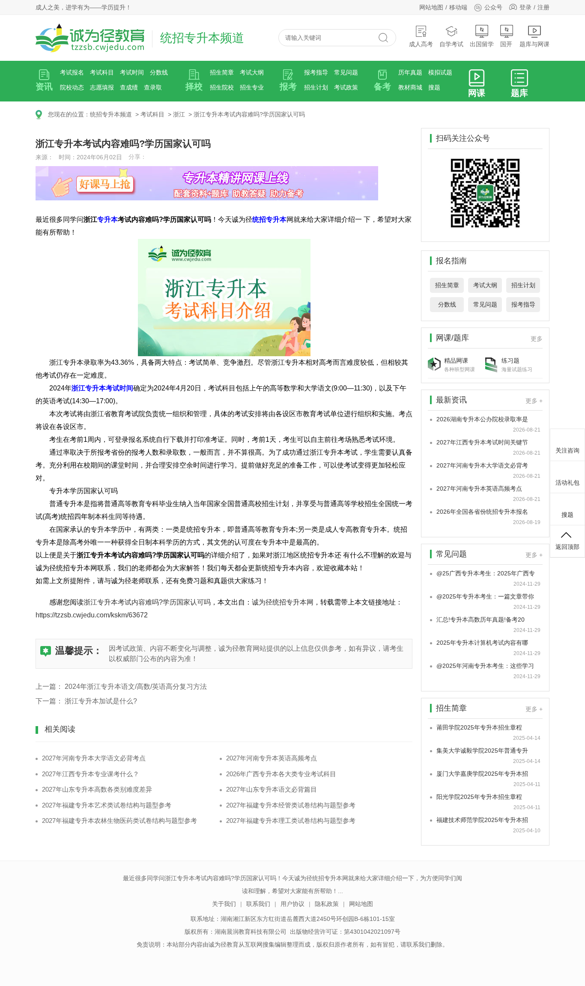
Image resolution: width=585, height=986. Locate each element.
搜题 (434, 87)
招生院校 (222, 87)
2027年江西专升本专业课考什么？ (90, 773)
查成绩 (129, 87)
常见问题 (346, 72)
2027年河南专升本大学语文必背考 (482, 465)
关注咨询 (567, 450)
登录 (525, 7)
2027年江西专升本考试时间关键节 (482, 442)
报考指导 (316, 72)
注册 (543, 7)
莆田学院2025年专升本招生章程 (479, 727)
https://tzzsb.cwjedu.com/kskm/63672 (92, 615)
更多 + (534, 400)
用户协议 (292, 903)
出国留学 (482, 44)
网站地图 (431, 7)
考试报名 (72, 72)
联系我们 (258, 903)
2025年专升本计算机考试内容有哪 (482, 642)
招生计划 (316, 87)
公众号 (493, 7)
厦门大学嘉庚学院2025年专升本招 (482, 773)
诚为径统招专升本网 (282, 602)
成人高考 (421, 44)
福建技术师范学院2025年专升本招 (482, 819)
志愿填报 (102, 87)
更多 (537, 338)
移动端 (458, 7)
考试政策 (346, 87)
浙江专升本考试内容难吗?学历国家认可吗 (249, 114)
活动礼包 (567, 482)
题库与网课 (534, 44)
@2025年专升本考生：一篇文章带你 (485, 596)
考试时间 (132, 72)
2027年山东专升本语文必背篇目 (271, 789)
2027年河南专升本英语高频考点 (271, 758)
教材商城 (410, 87)
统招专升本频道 (111, 114)
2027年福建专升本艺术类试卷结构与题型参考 (106, 805)
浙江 (179, 114)
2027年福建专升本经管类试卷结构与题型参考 (290, 805)
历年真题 (410, 72)
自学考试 (451, 44)
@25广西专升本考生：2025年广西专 (485, 573)
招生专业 (252, 87)
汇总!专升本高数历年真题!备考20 (480, 619)
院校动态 (72, 87)
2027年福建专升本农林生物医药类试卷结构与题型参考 (119, 820)
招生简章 (222, 72)
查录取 (153, 87)
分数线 (159, 72)
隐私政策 (327, 903)
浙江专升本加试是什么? (101, 701)
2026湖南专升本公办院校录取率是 (482, 419)
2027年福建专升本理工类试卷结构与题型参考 (290, 820)
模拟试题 (440, 72)
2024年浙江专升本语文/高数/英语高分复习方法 (136, 686)
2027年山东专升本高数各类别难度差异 (97, 789)
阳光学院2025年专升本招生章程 (479, 796)
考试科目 (102, 72)
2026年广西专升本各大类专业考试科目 (281, 773)
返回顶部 (567, 546)
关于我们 (224, 903)
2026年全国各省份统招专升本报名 (482, 511)
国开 (506, 44)
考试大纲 (252, 72)
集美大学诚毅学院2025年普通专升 (482, 750)
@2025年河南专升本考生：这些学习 (485, 665)
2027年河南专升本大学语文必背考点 (94, 758)
